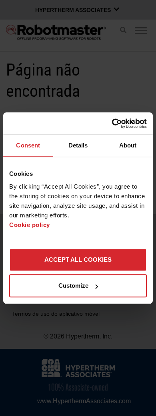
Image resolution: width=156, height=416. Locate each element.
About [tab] (128, 145)
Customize (73, 285)
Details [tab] (78, 145)
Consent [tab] (28, 145)
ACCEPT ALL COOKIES (78, 259)
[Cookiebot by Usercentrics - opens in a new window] (112, 123)
